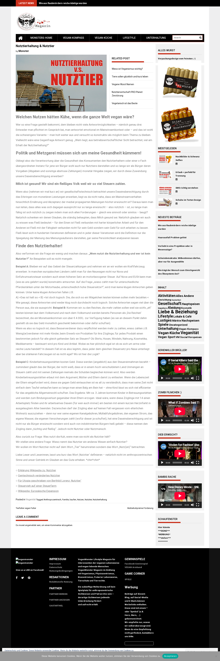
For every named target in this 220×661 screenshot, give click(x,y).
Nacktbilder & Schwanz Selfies (188, 158)
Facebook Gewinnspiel (136, 564)
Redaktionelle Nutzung (60, 582)
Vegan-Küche (103, 37)
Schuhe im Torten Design (188, 200)
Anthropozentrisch (52, 499)
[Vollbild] (197, 378)
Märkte (176, 320)
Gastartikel (176, 300)
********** (163, 541)
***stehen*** (164, 538)
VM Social (182, 337)
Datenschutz (55, 567)
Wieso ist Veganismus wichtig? (127, 69)
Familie (65, 499)
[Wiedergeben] (162, 378)
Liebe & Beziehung (178, 311)
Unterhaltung (156, 37)
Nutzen (80, 499)
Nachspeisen (190, 320)
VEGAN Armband (133, 567)
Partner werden (58, 594)
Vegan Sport (166, 337)
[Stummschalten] (192, 378)
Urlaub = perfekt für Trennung (186, 174)
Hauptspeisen (191, 304)
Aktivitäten (167, 296)
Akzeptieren (170, 656)
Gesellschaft (169, 303)
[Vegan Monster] (20, 38)
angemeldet (30, 525)
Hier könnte (164, 527)
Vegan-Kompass (73, 37)
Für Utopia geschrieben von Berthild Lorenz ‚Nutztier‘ (49, 480)
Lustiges (165, 320)
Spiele (163, 324)
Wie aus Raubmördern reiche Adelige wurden (63, 3)
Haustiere (163, 308)
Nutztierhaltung (100, 499)
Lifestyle (129, 37)
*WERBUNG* (164, 534)
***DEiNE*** (164, 531)
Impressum (55, 564)
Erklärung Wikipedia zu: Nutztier (37, 470)
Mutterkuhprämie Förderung (140, 508)
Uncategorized (178, 324)
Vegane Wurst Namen (123, 84)
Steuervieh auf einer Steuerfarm (37, 485)
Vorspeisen (195, 337)
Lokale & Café (182, 316)
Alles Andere (185, 296)
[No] (216, 656)
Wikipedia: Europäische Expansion (38, 491)
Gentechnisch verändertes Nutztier (39, 475)
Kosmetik (186, 308)
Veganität (31, 499)
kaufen (73, 499)
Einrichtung (164, 299)
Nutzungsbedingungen (61, 571)
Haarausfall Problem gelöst (172, 237)
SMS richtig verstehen (187, 188)
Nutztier (88, 499)
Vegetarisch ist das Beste (125, 103)
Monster (24, 51)
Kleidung (174, 308)
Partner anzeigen (59, 600)
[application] (180, 369)
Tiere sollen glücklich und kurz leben (130, 76)
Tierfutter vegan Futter (26, 508)
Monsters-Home (41, 37)
